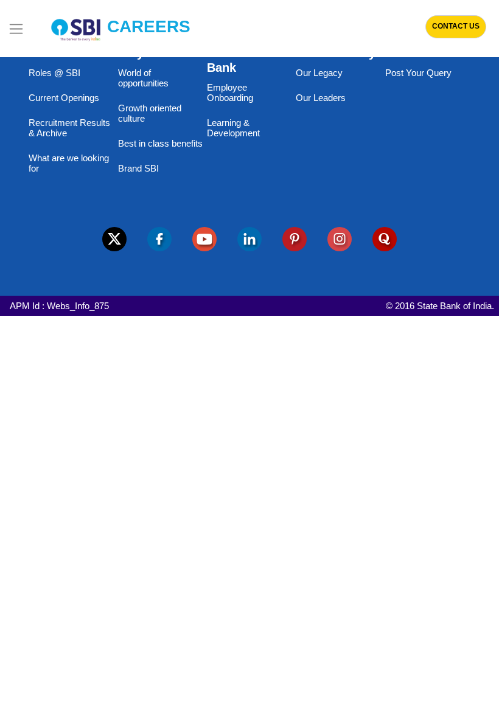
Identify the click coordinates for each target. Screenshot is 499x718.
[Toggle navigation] (16, 28)
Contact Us (456, 26)
